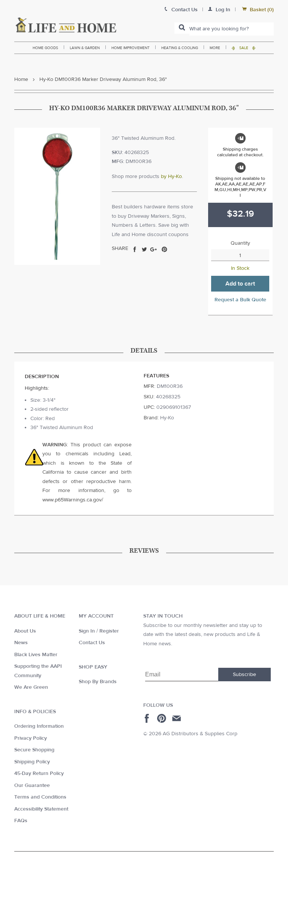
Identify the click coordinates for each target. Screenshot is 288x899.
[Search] (181, 28)
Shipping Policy (32, 761)
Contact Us (92, 642)
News (21, 642)
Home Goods (45, 47)
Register (109, 631)
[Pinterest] (162, 718)
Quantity (240, 243)
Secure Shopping (34, 749)
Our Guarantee (32, 785)
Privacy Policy (30, 738)
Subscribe (244, 674)
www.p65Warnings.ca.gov (72, 500)
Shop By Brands (98, 681)
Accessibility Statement (41, 809)
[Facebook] (148, 718)
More (215, 47)
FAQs (20, 820)
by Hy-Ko (171, 176)
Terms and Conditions (40, 797)
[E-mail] (177, 718)
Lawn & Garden (85, 47)
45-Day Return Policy (39, 773)
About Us (25, 631)
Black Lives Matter (35, 654)
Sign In (87, 631)
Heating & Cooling (179, 47)
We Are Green (31, 687)
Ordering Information (39, 726)
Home (21, 79)
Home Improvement (130, 47)
